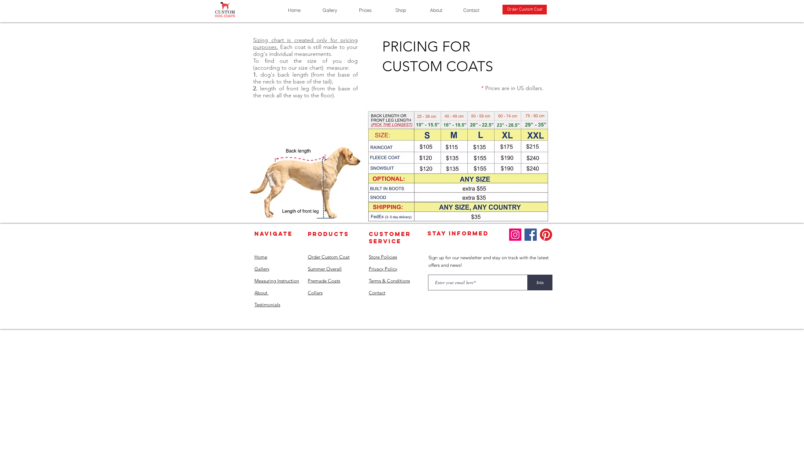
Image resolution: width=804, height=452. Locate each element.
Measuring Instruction (276, 281)
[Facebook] (530, 235)
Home (260, 257)
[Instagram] (515, 235)
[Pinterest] (546, 235)
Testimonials (267, 305)
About (261, 293)
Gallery (261, 269)
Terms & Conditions (389, 281)
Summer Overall (325, 269)
